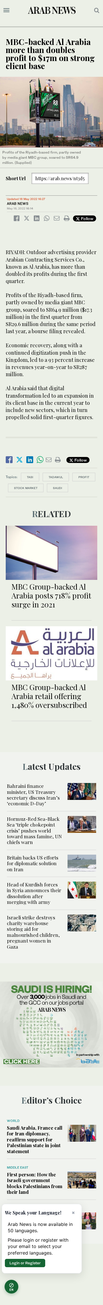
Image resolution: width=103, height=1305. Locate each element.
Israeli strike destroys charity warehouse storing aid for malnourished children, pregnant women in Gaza (33, 932)
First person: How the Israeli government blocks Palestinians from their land (34, 1183)
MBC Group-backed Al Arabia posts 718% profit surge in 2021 (51, 595)
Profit (83, 477)
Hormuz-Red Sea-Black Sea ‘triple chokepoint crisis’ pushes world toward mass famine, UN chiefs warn (34, 830)
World (13, 1121)
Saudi (57, 488)
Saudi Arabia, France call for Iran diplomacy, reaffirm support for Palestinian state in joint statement (34, 1139)
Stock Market (25, 488)
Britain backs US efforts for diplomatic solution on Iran (32, 863)
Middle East (17, 1167)
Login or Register (25, 1263)
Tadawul (56, 477)
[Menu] (6, 10)
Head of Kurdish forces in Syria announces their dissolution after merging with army (34, 893)
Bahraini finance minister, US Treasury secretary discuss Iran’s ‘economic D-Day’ (33, 794)
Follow (86, 218)
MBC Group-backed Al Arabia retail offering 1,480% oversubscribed (49, 696)
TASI (30, 477)
